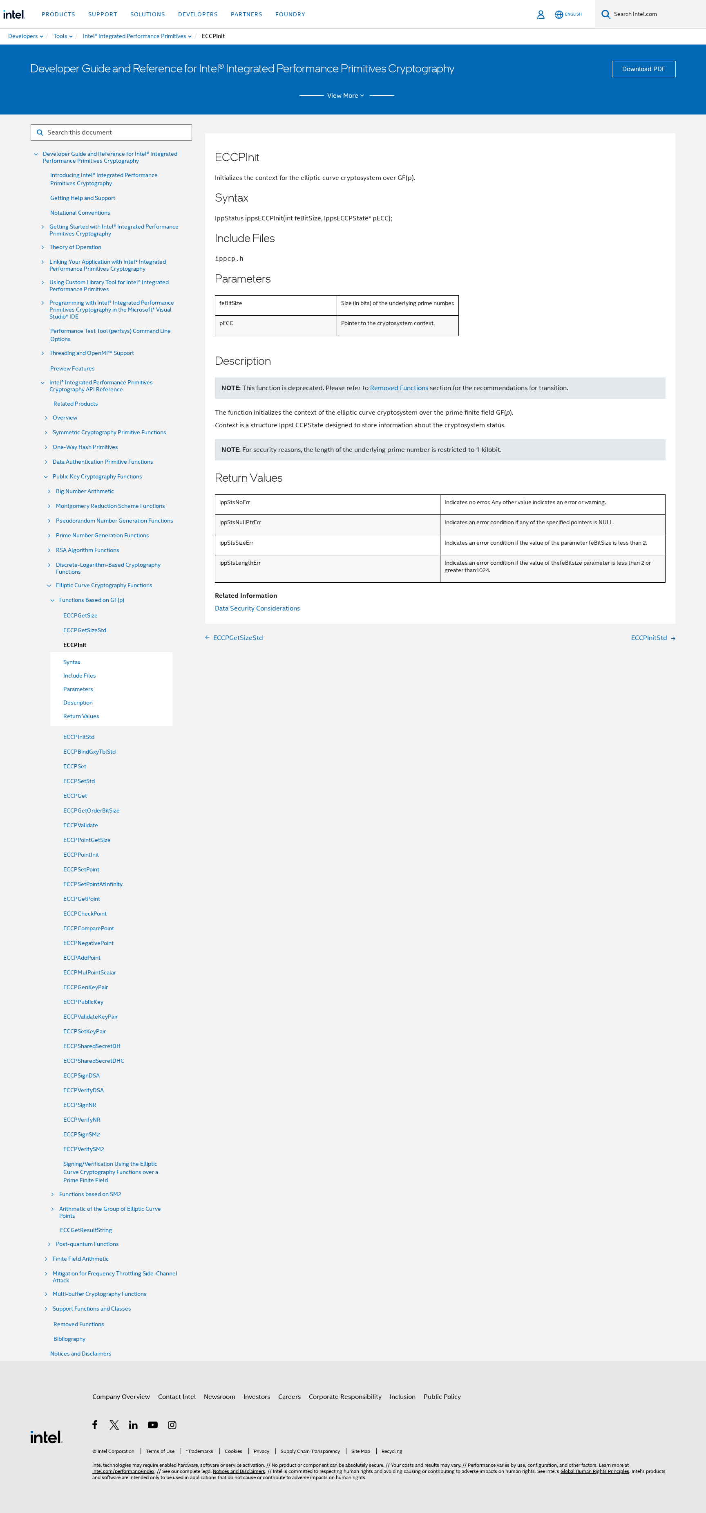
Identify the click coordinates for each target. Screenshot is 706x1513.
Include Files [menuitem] (79, 675)
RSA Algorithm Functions (87, 550)
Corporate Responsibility (345, 1397)
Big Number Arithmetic (85, 491)
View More (342, 96)
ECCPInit (74, 645)
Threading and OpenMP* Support (91, 353)
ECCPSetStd (79, 781)
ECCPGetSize (80, 615)
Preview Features (72, 368)
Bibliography (69, 1338)
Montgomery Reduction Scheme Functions (110, 506)
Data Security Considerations (257, 608)
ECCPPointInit (81, 854)
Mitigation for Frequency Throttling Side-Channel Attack (115, 1277)
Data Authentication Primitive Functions (103, 461)
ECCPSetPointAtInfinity (93, 884)
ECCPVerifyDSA (83, 1090)
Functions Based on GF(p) (91, 600)
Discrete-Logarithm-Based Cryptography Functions (108, 568)
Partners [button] (246, 14)
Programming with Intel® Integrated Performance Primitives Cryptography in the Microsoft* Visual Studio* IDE (111, 309)
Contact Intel (177, 1397)
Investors (257, 1397)
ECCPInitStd (78, 737)
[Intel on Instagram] (172, 1426)
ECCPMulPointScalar (89, 972)
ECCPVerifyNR (82, 1119)
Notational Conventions (80, 212)
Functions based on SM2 (90, 1194)
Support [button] (102, 14)
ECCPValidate (80, 825)
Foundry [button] (290, 14)
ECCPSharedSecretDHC (93, 1060)
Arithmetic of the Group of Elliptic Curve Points (110, 1212)
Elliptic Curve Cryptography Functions (104, 585)
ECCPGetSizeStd (84, 630)
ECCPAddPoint (82, 957)
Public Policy (442, 1397)
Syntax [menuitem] (71, 662)
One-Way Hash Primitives (85, 447)
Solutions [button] (147, 14)
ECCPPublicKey (83, 1002)
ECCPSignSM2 (81, 1134)
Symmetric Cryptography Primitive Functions (109, 432)
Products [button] (58, 14)
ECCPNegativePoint (88, 943)
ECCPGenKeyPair (85, 987)
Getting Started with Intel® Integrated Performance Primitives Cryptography (114, 230)
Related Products (76, 403)
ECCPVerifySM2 (83, 1149)
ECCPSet (74, 766)
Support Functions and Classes (92, 1308)
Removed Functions (79, 1324)
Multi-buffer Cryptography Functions (100, 1294)
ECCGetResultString (86, 1230)
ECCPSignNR (79, 1105)
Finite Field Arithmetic (81, 1258)
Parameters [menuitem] (78, 689)
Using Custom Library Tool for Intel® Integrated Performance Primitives (109, 286)
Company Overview (121, 1397)
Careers (289, 1397)
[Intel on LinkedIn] (133, 1426)
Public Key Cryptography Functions (97, 476)
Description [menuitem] (78, 702)
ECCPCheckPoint (85, 913)
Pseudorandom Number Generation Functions (114, 520)
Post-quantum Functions (87, 1244)
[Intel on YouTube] (153, 1426)
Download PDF (644, 69)
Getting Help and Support (82, 198)
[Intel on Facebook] (95, 1426)
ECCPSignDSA (81, 1075)
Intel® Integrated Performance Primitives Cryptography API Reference (101, 386)
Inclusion (403, 1397)
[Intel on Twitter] (114, 1426)
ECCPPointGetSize (87, 840)
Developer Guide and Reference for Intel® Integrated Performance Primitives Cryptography (110, 157)
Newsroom (219, 1397)
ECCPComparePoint (88, 928)
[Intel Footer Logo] (46, 1436)
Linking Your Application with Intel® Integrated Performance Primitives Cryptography (107, 265)
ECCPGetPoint (81, 898)
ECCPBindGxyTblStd (89, 751)
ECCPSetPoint (81, 869)
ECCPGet (75, 795)
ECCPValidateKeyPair (90, 1016)
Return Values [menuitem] (81, 716)
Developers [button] (198, 14)
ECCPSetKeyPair (84, 1031)
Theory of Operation (75, 247)
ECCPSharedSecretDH (92, 1046)
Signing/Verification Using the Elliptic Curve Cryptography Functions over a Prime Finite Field (110, 1172)
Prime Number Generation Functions (102, 535)
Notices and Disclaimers (81, 1353)
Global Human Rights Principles (595, 1471)
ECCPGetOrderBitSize (91, 810)
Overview (65, 417)
